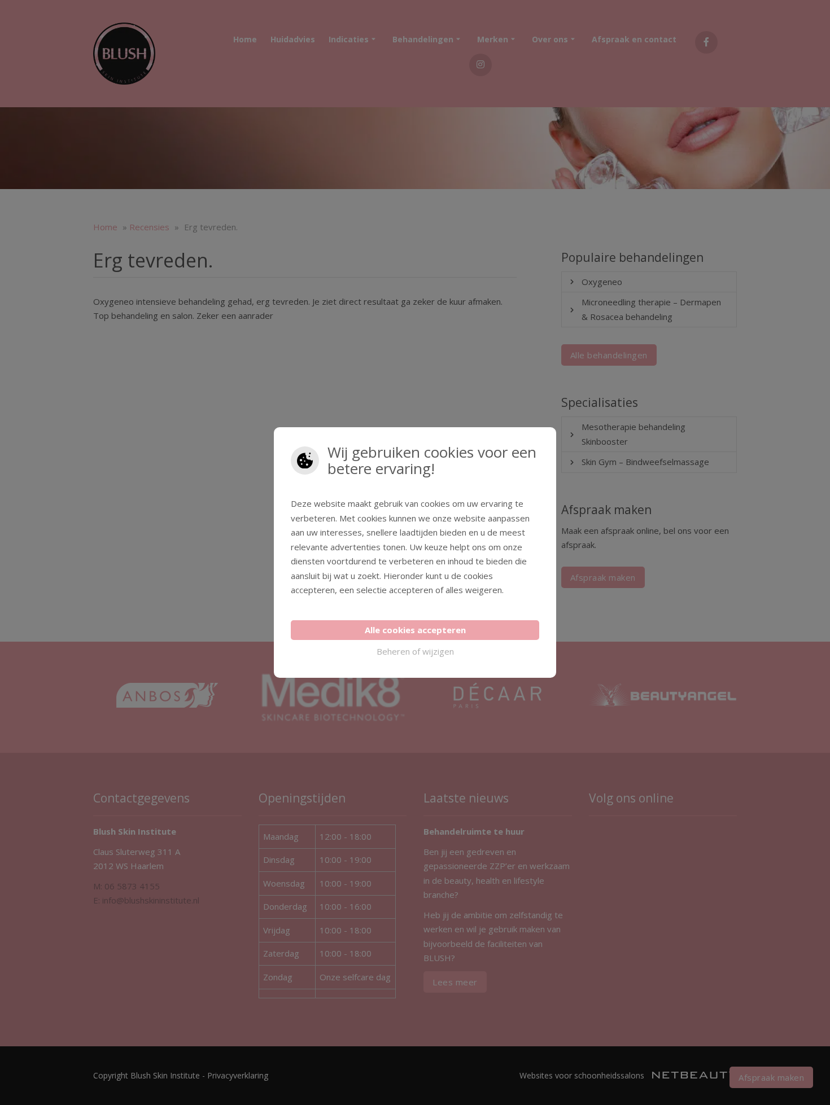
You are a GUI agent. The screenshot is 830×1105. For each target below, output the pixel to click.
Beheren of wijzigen (415, 651)
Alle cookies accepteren (415, 629)
